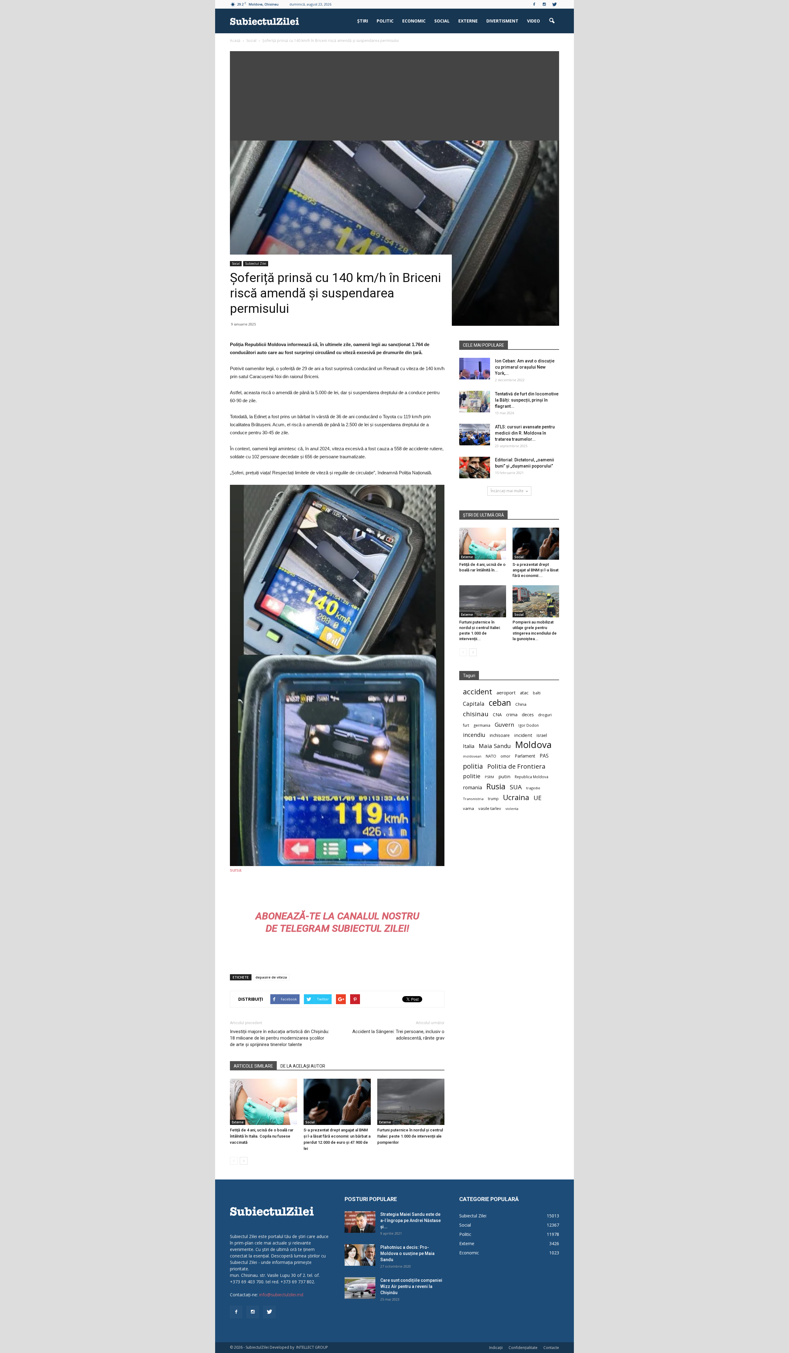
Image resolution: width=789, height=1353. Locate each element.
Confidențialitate (523, 1347)
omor (505, 756)
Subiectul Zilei (255, 263)
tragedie (533, 788)
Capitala (473, 704)
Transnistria (473, 798)
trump (493, 798)
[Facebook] (534, 4)
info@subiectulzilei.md (281, 1295)
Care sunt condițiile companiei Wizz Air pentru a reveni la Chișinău (411, 1286)
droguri (545, 714)
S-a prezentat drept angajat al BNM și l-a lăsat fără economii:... (535, 570)
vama (468, 808)
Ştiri (362, 21)
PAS (544, 756)
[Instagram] (544, 4)
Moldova (533, 745)
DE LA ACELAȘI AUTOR (302, 1066)
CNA (497, 714)
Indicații (496, 1347)
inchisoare (500, 735)
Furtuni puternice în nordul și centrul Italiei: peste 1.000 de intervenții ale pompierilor (410, 1136)
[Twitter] (554, 4)
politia (473, 766)
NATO (491, 756)
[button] (551, 21)
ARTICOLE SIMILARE (253, 1066)
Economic (414, 21)
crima (511, 714)
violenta (511, 808)
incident (523, 735)
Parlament (525, 756)
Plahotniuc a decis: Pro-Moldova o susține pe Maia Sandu (407, 1253)
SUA (516, 787)
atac (524, 693)
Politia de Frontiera (516, 766)
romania (472, 787)
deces (528, 714)
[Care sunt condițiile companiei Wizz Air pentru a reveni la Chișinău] (360, 1288)
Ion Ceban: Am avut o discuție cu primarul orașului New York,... (524, 367)
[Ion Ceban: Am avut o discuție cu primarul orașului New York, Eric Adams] (474, 368)
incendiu (474, 735)
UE (537, 798)
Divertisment (502, 21)
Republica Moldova (531, 776)
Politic (385, 21)
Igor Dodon (528, 725)
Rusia (495, 786)
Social (442, 21)
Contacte (551, 1347)
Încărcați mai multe (507, 490)
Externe (468, 21)
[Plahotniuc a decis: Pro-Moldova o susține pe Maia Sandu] (360, 1255)
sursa (235, 870)
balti (537, 693)
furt (466, 725)
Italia (468, 746)
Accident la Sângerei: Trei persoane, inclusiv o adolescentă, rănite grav (398, 1035)
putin (504, 776)
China (520, 704)
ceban (500, 702)
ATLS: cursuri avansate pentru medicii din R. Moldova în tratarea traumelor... (525, 433)
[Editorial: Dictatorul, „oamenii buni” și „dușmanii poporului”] (474, 467)
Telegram (304, 928)
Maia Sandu (495, 745)
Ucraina (516, 797)
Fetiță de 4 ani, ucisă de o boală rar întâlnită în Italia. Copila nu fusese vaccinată (261, 1136)
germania (481, 725)
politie (471, 776)
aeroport (506, 692)
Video (533, 21)
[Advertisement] (394, 94)
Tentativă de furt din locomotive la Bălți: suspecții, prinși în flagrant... (526, 400)
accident (477, 691)
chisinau (476, 714)
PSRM (489, 777)
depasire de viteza (271, 977)
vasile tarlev (489, 808)
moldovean (472, 756)
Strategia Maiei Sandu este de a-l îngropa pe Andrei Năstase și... (410, 1220)
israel (542, 735)
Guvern (504, 724)
